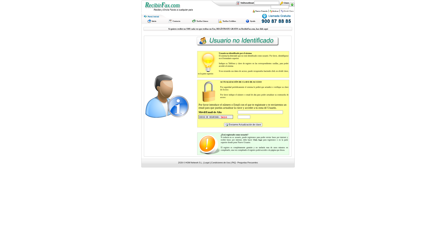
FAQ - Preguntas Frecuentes (245, 162)
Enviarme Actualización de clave (244, 124)
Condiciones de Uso (220, 162)
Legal (206, 162)
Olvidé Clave (288, 11)
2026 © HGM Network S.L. (190, 162)
